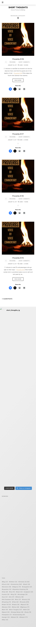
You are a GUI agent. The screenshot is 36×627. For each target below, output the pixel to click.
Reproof (25, 604)
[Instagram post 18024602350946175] (18, 368)
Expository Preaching (20, 589)
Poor (18, 599)
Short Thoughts (16, 609)
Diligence (17, 586)
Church (6, 584)
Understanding (19, 614)
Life (12, 597)
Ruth (5, 609)
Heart (20, 592)
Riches (16, 607)
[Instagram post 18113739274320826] (18, 453)
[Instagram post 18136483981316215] (18, 432)
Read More (18, 80)
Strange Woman (17, 612)
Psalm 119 (7, 604)
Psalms (16, 604)
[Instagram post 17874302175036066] (18, 389)
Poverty (26, 599)
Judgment (28, 592)
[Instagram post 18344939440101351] (18, 410)
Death (27, 584)
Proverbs (13, 62)
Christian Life (24, 581)
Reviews (7, 607)
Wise (5, 619)
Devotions (7, 586)
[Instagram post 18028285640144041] (18, 325)
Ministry (20, 597)
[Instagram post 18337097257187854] (18, 346)
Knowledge (23, 594)
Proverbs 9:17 (18, 134)
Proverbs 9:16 (18, 196)
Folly (5, 592)
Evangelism (27, 586)
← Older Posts (7, 299)
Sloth (27, 609)
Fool (12, 592)
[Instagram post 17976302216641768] (18, 475)
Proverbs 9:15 (18, 258)
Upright (6, 617)
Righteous (25, 607)
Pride (16, 602)
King (13, 594)
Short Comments (24, 62)
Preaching (7, 602)
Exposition (7, 589)
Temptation (7, 614)
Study (28, 612)
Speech (6, 612)
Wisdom (24, 617)
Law (5, 597)
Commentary (16, 584)
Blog (5, 581)
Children (13, 581)
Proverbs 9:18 (18, 59)
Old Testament (8, 599)
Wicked (15, 617)
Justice (6, 594)
